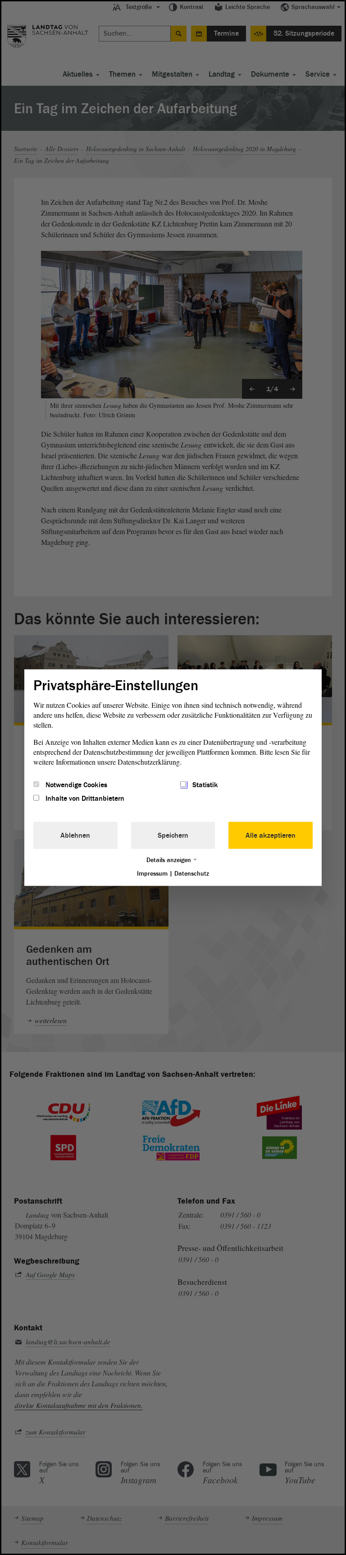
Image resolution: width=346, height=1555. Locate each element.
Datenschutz (191, 873)
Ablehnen (75, 835)
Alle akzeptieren (271, 835)
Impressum (152, 873)
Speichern (173, 835)
